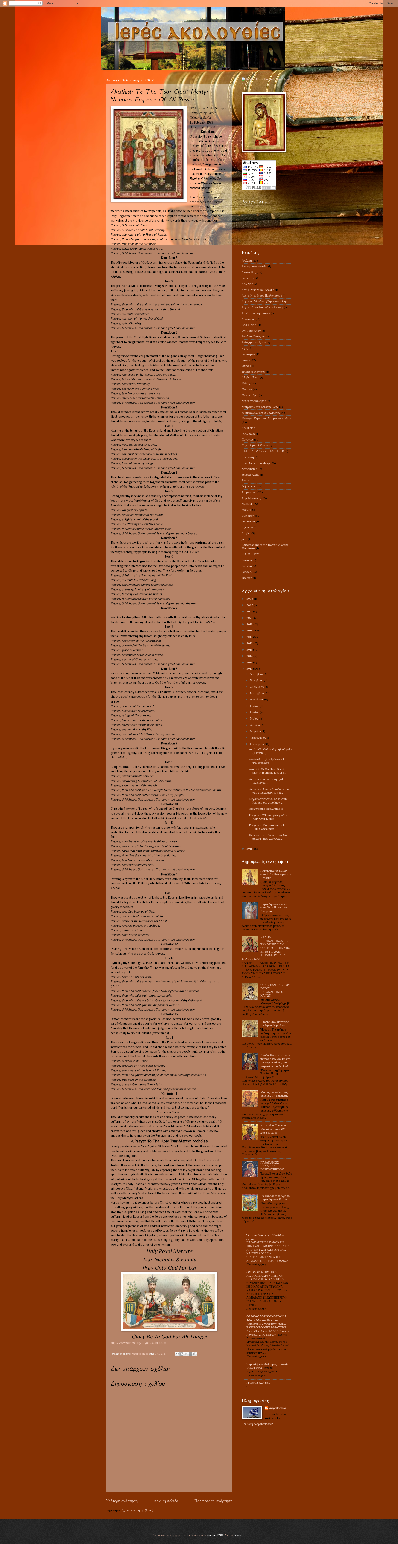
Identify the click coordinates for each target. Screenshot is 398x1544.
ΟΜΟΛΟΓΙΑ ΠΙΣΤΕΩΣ (262, 1272)
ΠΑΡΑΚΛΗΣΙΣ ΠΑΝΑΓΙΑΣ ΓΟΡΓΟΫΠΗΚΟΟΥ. (272, 1166)
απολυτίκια (248, 278)
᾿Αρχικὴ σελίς (254, 1367)
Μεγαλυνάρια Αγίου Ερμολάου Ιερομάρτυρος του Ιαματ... (268, 800)
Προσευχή (248, 457)
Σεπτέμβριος (249, 468)
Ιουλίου (255, 706)
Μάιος (246, 383)
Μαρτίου (255, 731)
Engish (246, 533)
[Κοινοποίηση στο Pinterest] (195, 1354)
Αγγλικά (247, 260)
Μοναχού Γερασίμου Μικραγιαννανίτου (266, 418)
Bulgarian (248, 515)
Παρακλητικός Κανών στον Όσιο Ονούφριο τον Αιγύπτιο (275, 874)
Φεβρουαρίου (258, 737)
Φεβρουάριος (250, 486)
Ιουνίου (255, 712)
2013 (249, 662)
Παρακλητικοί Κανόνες (256, 445)
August (246, 509)
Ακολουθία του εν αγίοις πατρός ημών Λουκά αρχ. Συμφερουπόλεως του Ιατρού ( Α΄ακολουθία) (275, 1060)
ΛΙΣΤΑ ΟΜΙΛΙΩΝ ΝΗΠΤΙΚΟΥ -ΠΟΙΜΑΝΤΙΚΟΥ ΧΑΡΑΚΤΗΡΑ (266, 1277)
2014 (249, 656)
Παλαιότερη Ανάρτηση (213, 1500)
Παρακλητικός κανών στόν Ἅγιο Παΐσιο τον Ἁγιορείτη (273, 907)
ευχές (245, 348)
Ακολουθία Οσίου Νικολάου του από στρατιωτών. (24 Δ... (269, 790)
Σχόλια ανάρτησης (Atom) (137, 1510)
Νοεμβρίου (257, 680)
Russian (247, 566)
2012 (249, 668)
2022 (250, 605)
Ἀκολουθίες (249, 272)
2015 (249, 649)
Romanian (248, 560)
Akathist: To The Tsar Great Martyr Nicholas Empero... (267, 770)
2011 (249, 848)
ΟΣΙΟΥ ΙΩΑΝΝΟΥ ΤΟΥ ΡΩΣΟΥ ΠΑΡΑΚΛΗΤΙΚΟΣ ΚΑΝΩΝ (275, 990)
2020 (250, 617)
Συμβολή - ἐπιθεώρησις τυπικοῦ (267, 1364)
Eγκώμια (247, 527)
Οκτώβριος (248, 433)
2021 (249, 611)
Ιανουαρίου (257, 744)
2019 (249, 624)
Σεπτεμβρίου (258, 693)
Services (247, 571)
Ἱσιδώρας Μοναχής (253, 371)
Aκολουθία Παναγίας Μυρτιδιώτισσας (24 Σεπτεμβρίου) (273, 1129)
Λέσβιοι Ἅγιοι (250, 377)
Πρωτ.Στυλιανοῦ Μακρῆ (256, 463)
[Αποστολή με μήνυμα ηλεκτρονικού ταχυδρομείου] (177, 1354)
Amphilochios (277, 1408)
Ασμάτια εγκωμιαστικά (256, 313)
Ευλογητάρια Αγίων (254, 342)
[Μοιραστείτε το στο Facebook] (190, 1354)
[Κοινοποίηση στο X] (186, 1354)
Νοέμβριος (248, 427)
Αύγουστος (248, 319)
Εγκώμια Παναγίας (253, 336)
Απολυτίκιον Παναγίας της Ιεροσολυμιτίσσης (274, 1023)
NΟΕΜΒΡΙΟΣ (250, 554)
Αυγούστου (257, 699)
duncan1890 (215, 1535)
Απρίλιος (247, 283)
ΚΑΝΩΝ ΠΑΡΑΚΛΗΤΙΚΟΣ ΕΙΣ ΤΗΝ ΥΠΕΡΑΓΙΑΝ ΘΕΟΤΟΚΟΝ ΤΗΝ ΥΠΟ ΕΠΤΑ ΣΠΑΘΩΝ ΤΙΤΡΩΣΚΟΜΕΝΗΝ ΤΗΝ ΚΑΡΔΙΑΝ (266, 948)
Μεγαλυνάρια (250, 395)
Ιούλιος (246, 360)
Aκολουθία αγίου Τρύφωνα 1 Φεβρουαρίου (266, 761)
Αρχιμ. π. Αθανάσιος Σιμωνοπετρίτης (264, 301)
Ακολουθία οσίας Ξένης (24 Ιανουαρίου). (266, 780)
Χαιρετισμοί (249, 492)
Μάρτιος (247, 389)
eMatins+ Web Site (258, 1383)
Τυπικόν (247, 480)
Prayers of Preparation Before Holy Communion (268, 826)
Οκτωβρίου (257, 686)
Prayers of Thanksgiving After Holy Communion (268, 816)
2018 (249, 630)
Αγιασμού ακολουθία (254, 266)
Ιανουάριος (248, 354)
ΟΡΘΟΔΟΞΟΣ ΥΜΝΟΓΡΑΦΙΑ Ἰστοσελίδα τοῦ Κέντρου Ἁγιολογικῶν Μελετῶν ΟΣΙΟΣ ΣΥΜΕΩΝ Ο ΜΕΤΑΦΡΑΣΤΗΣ (266, 1322)
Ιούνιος (246, 365)
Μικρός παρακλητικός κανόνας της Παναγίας (274, 1093)
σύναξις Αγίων (250, 474)
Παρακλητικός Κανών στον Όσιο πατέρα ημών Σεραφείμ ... (269, 836)
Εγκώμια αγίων (251, 330)
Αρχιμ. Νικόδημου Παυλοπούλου (262, 295)
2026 (250, 598)
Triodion (247, 577)
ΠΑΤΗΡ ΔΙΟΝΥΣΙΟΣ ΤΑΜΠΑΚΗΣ (263, 451)
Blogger (239, 1535)
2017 (249, 637)
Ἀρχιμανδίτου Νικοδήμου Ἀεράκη (262, 307)
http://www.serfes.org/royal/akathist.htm (138, 1343)
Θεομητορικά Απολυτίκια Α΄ (266, 808)
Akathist (247, 504)
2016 (249, 643)
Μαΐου (254, 718)
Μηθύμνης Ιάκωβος (254, 401)
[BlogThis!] (181, 1354)
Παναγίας (247, 439)
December (248, 521)
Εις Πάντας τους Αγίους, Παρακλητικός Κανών (275, 1197)
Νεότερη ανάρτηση (122, 1500)
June (244, 539)
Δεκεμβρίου (257, 674)
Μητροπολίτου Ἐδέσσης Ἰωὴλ (260, 407)
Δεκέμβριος (249, 324)
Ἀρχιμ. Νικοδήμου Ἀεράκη (258, 289)
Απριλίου (256, 725)
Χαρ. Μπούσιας (251, 498)
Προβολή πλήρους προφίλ (257, 1424)
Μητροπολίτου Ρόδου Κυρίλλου (261, 412)
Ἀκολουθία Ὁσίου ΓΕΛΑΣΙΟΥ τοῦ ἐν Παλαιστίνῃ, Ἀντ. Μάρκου (267, 1332)
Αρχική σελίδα (166, 1500)
